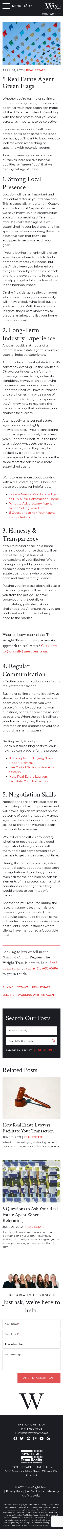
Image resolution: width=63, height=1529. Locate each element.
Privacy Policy (15, 1491)
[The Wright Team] (49, 6)
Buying (8, 987)
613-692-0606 (33, 1428)
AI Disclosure (35, 1491)
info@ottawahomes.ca (33, 1433)
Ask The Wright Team (39, 1377)
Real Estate (41, 987)
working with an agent (36, 994)
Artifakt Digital (31, 1495)
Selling (8, 994)
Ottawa (23, 987)
